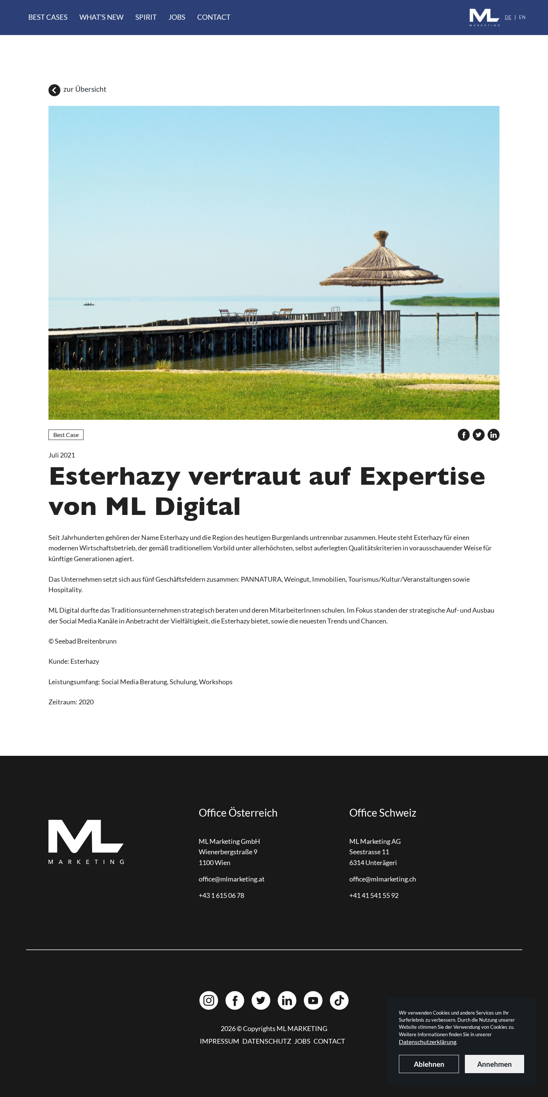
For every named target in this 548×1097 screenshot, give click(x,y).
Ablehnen (429, 1064)
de (508, 17)
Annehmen (494, 1064)
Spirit (146, 17)
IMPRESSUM (219, 1041)
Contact (213, 17)
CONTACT (329, 1041)
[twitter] (479, 435)
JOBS (302, 1041)
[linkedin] (494, 435)
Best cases (47, 17)
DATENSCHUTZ (266, 1041)
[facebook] (464, 435)
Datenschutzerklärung (427, 1041)
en (522, 17)
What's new (101, 17)
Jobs (177, 17)
